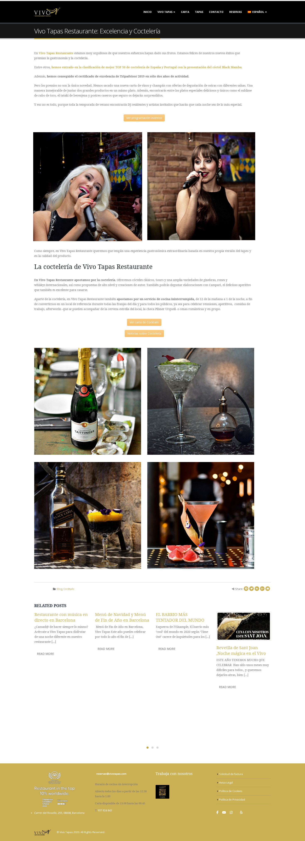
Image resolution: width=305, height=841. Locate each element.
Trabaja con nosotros (174, 773)
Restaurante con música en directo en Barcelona (61, 617)
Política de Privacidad (232, 799)
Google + (262, 588)
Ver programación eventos (144, 118)
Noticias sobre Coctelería (144, 333)
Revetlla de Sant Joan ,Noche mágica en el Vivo (241, 650)
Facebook (246, 588)
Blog (59, 589)
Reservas (235, 12)
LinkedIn (257, 588)
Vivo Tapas (164, 12)
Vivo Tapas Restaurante (56, 53)
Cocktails (68, 589)
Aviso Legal (226, 782)
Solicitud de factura (231, 774)
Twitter (251, 588)
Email (267, 588)
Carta (185, 12)
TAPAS (199, 12)
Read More (45, 654)
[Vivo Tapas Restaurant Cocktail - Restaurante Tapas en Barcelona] (47, 12)
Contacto (216, 12)
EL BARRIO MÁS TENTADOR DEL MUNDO (180, 617)
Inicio (147, 12)
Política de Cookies (230, 791)
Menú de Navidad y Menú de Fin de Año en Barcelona (122, 617)
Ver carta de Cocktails (144, 322)
